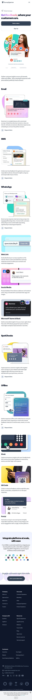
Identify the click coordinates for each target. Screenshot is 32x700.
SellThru (18, 658)
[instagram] (13, 675)
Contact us (5, 603)
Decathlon (4, 652)
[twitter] (11, 675)
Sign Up (16, 28)
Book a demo (16, 23)
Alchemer (4, 624)
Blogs (18, 631)
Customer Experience (21, 594)
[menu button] (29, 2)
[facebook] (16, 675)
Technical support (21, 640)
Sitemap (6, 690)
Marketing (19, 597)
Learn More (23, 695)
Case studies (20, 627)
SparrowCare (5, 597)
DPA (11, 690)
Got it (16, 697)
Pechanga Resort (20, 655)
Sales (18, 600)
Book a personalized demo (16, 578)
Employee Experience (21, 603)
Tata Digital (18, 652)
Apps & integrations (21, 618)
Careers (4, 606)
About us (4, 594)
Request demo (8, 130)
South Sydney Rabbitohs (8, 658)
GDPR (9, 690)
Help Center (19, 634)
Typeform (4, 621)
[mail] (8, 675)
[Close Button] (30, 692)
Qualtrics (4, 618)
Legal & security (20, 621)
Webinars (19, 624)
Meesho (4, 655)
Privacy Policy (17, 689)
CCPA (13, 690)
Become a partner (21, 637)
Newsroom (4, 600)
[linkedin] (19, 675)
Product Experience (21, 606)
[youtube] (23, 675)
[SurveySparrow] (8, 2)
